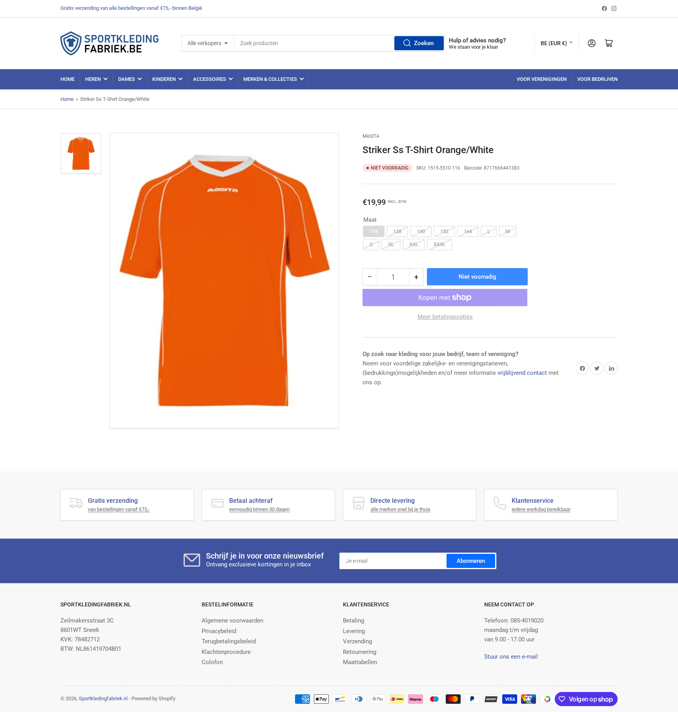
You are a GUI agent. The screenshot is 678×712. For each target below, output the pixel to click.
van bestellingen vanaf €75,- (119, 509)
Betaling (353, 620)
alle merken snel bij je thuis (400, 509)
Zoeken (424, 43)
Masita (371, 136)
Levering (354, 631)
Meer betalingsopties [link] (445, 316)
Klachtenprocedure (226, 651)
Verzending (357, 641)
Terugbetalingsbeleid (229, 641)
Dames (126, 79)
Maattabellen (360, 662)
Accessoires (209, 79)
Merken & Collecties (270, 79)
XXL (413, 244)
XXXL (440, 244)
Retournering (359, 651)
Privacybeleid (219, 631)
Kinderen (164, 79)
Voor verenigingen (542, 79)
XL (391, 244)
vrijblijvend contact (522, 372)
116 (374, 231)
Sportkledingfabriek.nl (103, 698)
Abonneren (471, 560)
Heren (93, 79)
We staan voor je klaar (473, 47)
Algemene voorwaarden (232, 620)
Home (67, 79)
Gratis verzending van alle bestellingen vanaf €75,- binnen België (131, 8)
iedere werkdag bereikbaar (541, 509)
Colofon (212, 662)
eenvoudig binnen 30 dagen (259, 509)
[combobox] (339, 43)
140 (421, 231)
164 (468, 231)
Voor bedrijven (597, 79)
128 (397, 231)
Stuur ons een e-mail (511, 656)
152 (444, 231)
